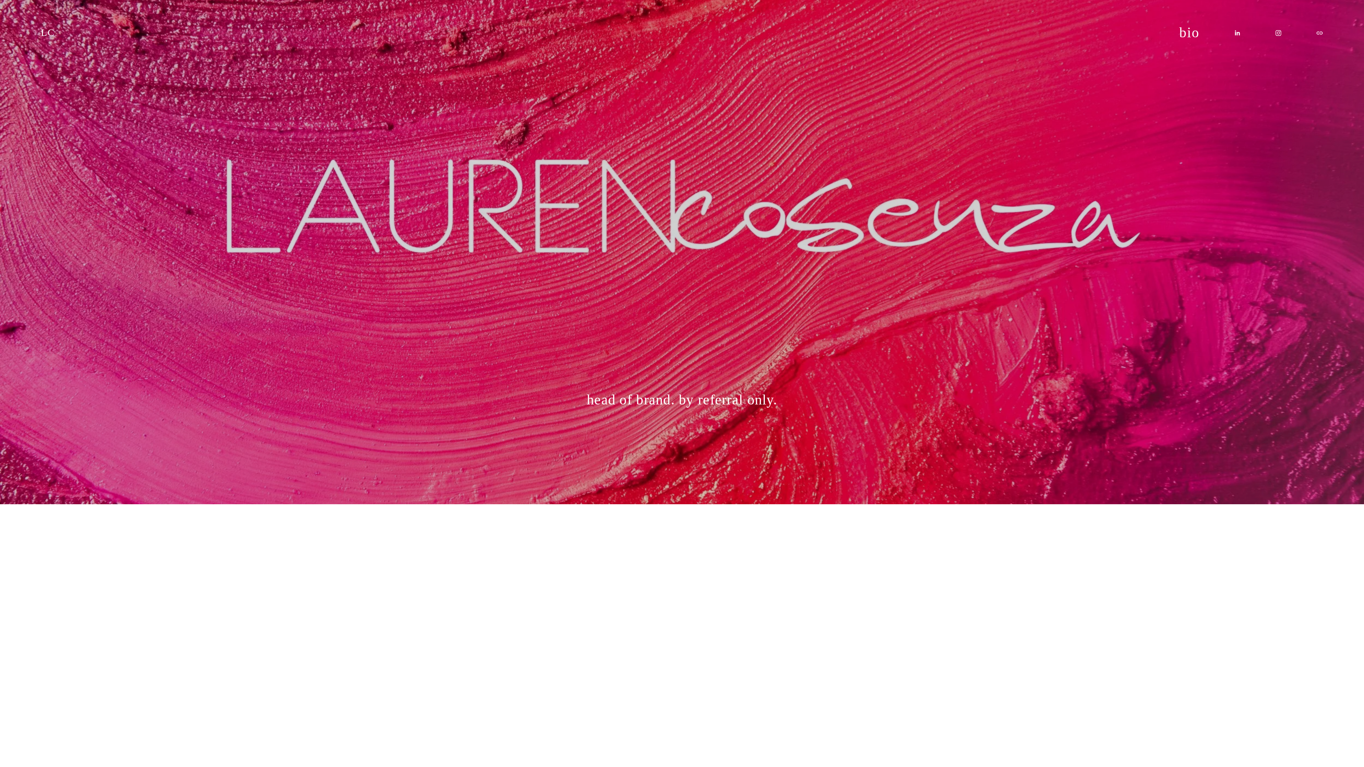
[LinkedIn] (1237, 32)
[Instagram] (1278, 32)
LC (48, 32)
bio (1189, 32)
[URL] (1319, 32)
